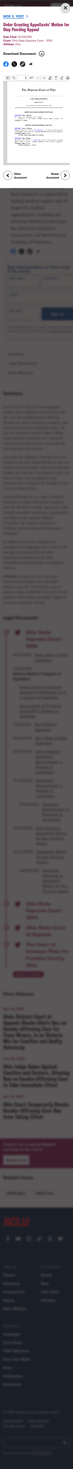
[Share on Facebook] (6, 65)
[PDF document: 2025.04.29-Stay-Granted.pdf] (36, 120)
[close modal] (65, 7)
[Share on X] (14, 65)
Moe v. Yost (13, 16)
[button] (22, 64)
